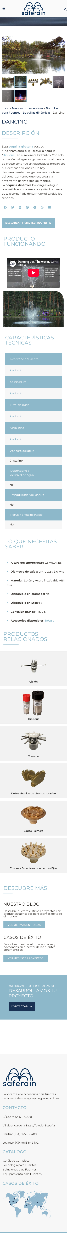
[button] (5, 207)
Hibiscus (8, 155)
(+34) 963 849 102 (26, 1142)
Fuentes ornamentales (27, 108)
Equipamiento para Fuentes (22, 1174)
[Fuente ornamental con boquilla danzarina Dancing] (33, 55)
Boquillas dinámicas (37, 112)
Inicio (5, 108)
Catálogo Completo (16, 1160)
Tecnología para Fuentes (19, 1165)
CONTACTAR (19, 1006)
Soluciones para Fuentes (20, 1169)
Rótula (49, 620)
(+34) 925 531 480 (25, 1134)
